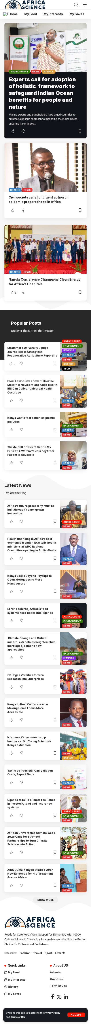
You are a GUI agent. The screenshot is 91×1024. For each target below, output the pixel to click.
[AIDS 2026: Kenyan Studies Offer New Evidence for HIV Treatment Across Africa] (73, 878)
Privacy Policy (52, 1012)
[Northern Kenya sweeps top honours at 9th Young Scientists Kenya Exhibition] (73, 746)
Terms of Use (18, 1017)
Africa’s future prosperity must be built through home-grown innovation (31, 509)
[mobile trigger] (83, 4)
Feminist (68, 350)
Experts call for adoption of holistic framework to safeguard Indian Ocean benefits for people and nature (42, 93)
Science (49, 71)
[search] (76, 4)
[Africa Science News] (25, 4)
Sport (48, 953)
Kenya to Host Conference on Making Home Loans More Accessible (27, 708)
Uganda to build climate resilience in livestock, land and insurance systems (31, 803)
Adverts (60, 953)
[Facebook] (52, 997)
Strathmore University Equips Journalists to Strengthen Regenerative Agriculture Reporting (32, 351)
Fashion (24, 953)
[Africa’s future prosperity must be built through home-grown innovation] (73, 514)
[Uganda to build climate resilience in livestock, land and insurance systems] (73, 808)
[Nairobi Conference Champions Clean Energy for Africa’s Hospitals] (45, 249)
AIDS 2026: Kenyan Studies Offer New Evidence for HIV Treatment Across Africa (30, 873)
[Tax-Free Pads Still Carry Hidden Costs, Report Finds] (73, 777)
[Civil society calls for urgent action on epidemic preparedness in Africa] (45, 167)
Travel (37, 953)
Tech (66, 368)
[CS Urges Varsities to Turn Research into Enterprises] (73, 681)
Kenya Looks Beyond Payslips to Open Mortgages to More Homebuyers (29, 579)
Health (15, 189)
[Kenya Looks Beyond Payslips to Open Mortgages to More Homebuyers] (73, 584)
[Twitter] (59, 997)
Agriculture (71, 341)
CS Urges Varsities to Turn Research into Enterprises (25, 676)
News (35, 71)
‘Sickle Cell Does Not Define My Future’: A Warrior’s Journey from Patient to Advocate (30, 450)
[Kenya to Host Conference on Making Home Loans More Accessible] (73, 712)
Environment (19, 71)
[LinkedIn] (66, 997)
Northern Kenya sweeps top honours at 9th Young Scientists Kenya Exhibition (29, 741)
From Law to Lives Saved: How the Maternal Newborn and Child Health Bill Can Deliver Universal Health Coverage (32, 386)
